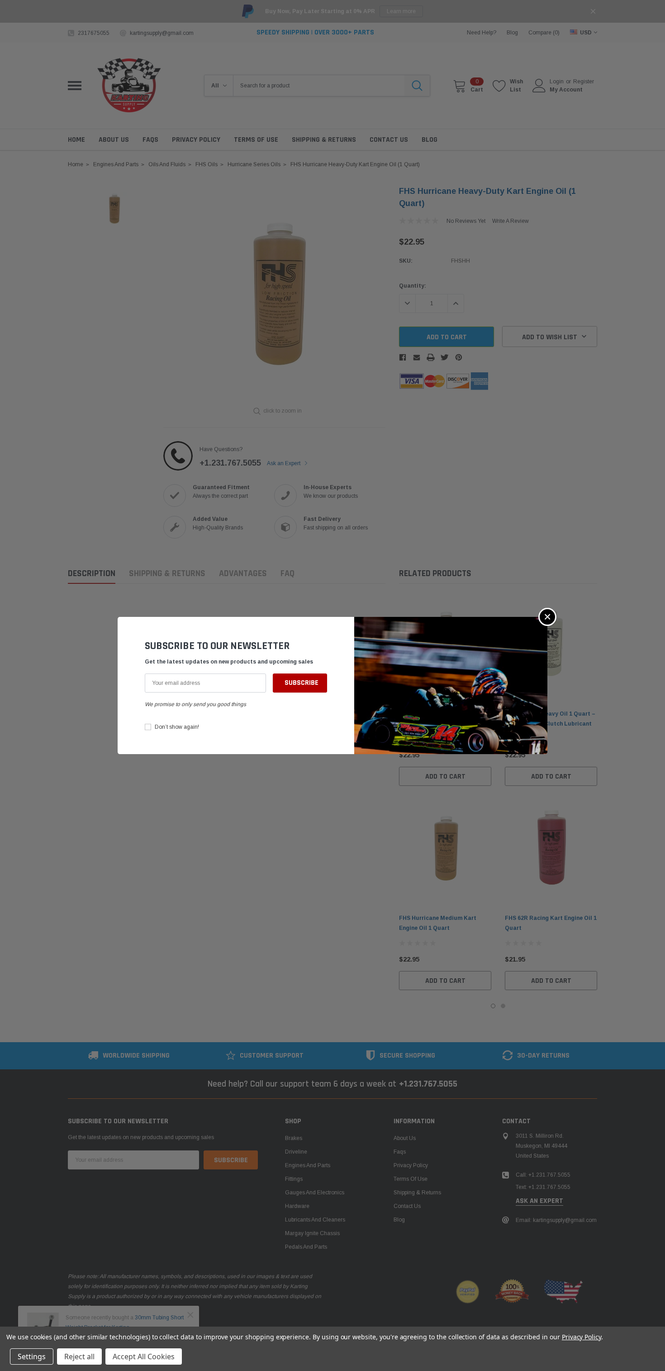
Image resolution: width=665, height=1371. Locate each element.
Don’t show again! (177, 727)
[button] (547, 617)
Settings (32, 1356)
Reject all (79, 1356)
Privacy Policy (581, 1337)
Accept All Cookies (144, 1356)
